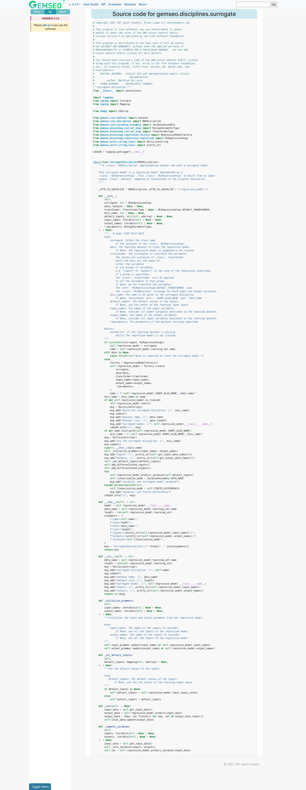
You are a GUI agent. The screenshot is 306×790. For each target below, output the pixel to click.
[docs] (97, 162)
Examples (114, 4)
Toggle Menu (40, 786)
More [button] (142, 4)
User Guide (90, 4)
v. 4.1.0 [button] (73, 4)
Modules (130, 4)
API (103, 4)
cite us (46, 25)
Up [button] (50, 11)
